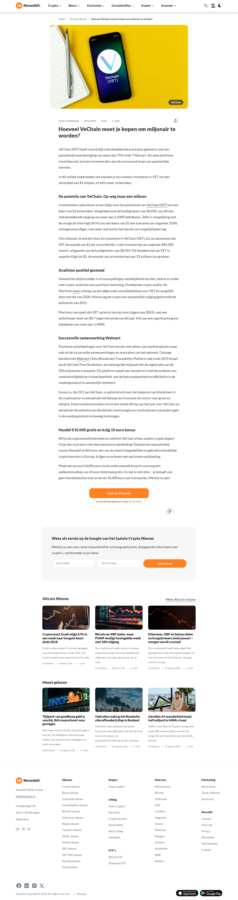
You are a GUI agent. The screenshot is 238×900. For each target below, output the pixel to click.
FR (23, 828)
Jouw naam (62, 563)
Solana (159, 823)
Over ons (207, 825)
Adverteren (208, 786)
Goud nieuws (70, 867)
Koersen (167, 5)
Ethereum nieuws (72, 817)
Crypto (53, 5)
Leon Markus (101, 746)
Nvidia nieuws (70, 842)
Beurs (73, 5)
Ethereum (161, 799)
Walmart (83, 359)
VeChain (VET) (157, 205)
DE (18, 828)
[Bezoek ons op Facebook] (19, 886)
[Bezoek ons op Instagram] (34, 886)
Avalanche (161, 848)
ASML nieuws (70, 836)
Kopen (146, 5)
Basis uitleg (116, 831)
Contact (206, 818)
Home (62, 18)
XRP (157, 805)
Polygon (160, 836)
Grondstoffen (121, 5)
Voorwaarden (209, 843)
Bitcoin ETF (116, 857)
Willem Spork (48, 750)
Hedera (159, 861)
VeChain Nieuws (78, 18)
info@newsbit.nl (25, 796)
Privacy (206, 831)
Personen (114, 812)
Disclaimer (208, 837)
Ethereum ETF (117, 863)
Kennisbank (116, 825)
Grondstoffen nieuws (75, 805)
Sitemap (81, 893)
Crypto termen (118, 818)
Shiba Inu (160, 830)
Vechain (160, 842)
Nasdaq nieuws (71, 861)
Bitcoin (159, 792)
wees (76, 291)
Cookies (206, 849)
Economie (94, 5)
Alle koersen (162, 786)
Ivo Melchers (48, 663)
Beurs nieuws (70, 792)
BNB (158, 854)
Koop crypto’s (117, 786)
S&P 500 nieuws (72, 854)
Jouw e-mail (108, 563)
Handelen (114, 837)
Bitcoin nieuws (71, 811)
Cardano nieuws (72, 830)
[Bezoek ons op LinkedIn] (27, 886)
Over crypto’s (117, 806)
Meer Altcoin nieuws (181, 599)
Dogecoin (160, 817)
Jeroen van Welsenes (69, 121)
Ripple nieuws (70, 823)
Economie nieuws (72, 799)
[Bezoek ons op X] (41, 886)
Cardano (160, 811)
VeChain (176, 102)
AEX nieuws (69, 848)
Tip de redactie (210, 792)
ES (28, 828)
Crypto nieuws (71, 786)
